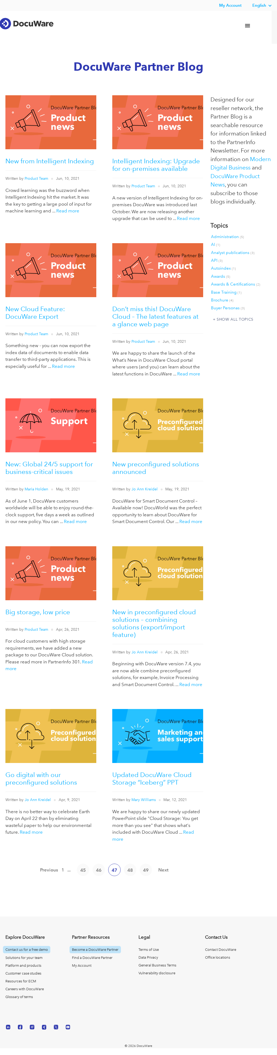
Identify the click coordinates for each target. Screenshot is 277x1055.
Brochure (222, 300)
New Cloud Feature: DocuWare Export (35, 312)
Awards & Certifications (235, 284)
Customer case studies (23, 973)
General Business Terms (157, 965)
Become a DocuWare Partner (95, 950)
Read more (67, 210)
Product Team (36, 178)
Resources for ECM (20, 981)
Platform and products (23, 966)
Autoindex (223, 268)
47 (114, 870)
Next (163, 870)
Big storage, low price (37, 612)
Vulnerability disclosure (156, 973)
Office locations (217, 957)
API (217, 260)
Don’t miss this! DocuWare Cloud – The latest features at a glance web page (155, 316)
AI (215, 244)
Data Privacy (148, 957)
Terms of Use (148, 950)
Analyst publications (233, 252)
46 (98, 870)
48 (130, 870)
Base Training (226, 292)
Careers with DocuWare (24, 989)
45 (83, 870)
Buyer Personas (228, 308)
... (69, 870)
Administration (227, 236)
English (259, 5)
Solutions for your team (23, 958)
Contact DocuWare (220, 950)
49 (146, 870)
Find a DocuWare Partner (92, 958)
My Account (81, 966)
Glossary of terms (19, 997)
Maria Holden (36, 489)
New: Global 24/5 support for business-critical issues (49, 468)
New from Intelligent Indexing (49, 161)
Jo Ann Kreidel (144, 489)
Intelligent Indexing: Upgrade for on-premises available (156, 164)
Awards (220, 276)
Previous (49, 870)
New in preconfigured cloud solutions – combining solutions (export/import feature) (154, 623)
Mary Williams (143, 799)
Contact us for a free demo (26, 950)
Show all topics (235, 319)
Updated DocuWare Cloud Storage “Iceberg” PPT (152, 778)
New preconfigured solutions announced (155, 468)
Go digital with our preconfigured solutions (41, 778)
